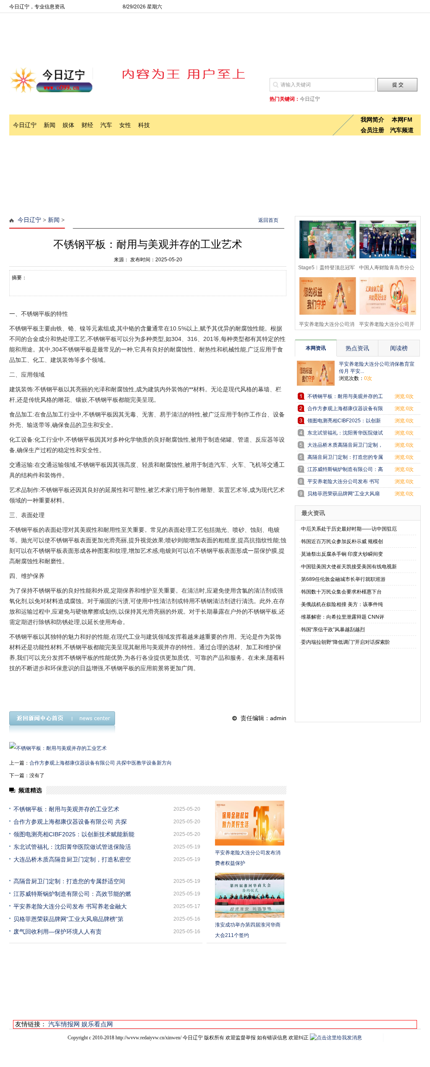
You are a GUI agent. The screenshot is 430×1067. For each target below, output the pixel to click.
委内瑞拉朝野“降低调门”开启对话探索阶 (345, 642)
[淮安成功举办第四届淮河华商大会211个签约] (249, 895)
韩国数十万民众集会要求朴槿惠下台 (341, 592)
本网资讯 (316, 348)
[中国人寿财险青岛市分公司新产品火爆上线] (385, 238)
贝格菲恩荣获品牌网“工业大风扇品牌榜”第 (68, 919)
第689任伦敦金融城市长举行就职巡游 (343, 579)
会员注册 (372, 130)
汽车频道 (402, 130)
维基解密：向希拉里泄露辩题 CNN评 (342, 617)
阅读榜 (399, 348)
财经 (87, 125)
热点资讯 (357, 348)
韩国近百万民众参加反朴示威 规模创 (342, 541)
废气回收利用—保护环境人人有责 (57, 931)
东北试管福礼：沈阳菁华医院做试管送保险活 (72, 846)
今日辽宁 (25, 125)
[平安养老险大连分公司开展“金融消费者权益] (385, 295)
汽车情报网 (64, 1024)
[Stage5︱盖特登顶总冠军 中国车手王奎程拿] (325, 238)
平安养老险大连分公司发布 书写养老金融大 (70, 906)
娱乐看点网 (97, 1024)
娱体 (68, 125)
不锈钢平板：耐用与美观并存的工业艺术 (66, 809)
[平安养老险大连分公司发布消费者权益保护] (249, 823)
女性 (125, 125)
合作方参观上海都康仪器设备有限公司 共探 (70, 821)
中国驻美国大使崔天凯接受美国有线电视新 (349, 567)
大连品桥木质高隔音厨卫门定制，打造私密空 (72, 859)
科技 (144, 125)
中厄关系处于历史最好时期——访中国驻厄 (349, 529)
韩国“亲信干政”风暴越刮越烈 (333, 629)
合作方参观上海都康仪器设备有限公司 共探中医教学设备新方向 (100, 763)
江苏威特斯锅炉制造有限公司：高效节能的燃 (72, 893)
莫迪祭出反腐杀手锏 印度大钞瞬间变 (342, 554)
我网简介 (372, 119)
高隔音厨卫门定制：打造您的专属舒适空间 (69, 881)
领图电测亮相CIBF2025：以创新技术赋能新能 (73, 834)
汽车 (106, 125)
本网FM (402, 119)
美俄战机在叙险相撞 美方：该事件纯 (342, 604)
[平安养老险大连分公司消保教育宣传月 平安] (325, 295)
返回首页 (268, 220)
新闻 (49, 125)
